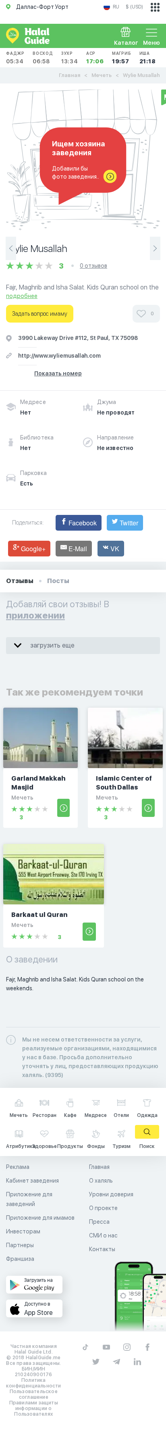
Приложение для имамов (40, 1217)
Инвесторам (23, 1231)
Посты (58, 581)
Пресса (99, 1222)
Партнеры (20, 1245)
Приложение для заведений (29, 1199)
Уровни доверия (111, 1194)
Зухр (69, 58)
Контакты (102, 1249)
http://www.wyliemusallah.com (59, 355)
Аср (95, 58)
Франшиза (20, 1259)
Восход (43, 58)
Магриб (121, 58)
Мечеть (101, 75)
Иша (147, 58)
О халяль (101, 1180)
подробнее (21, 296)
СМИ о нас (103, 1235)
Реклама (17, 1167)
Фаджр (15, 58)
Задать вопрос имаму (39, 313)
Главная (69, 75)
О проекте (103, 1208)
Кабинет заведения (32, 1180)
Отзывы (19, 581)
